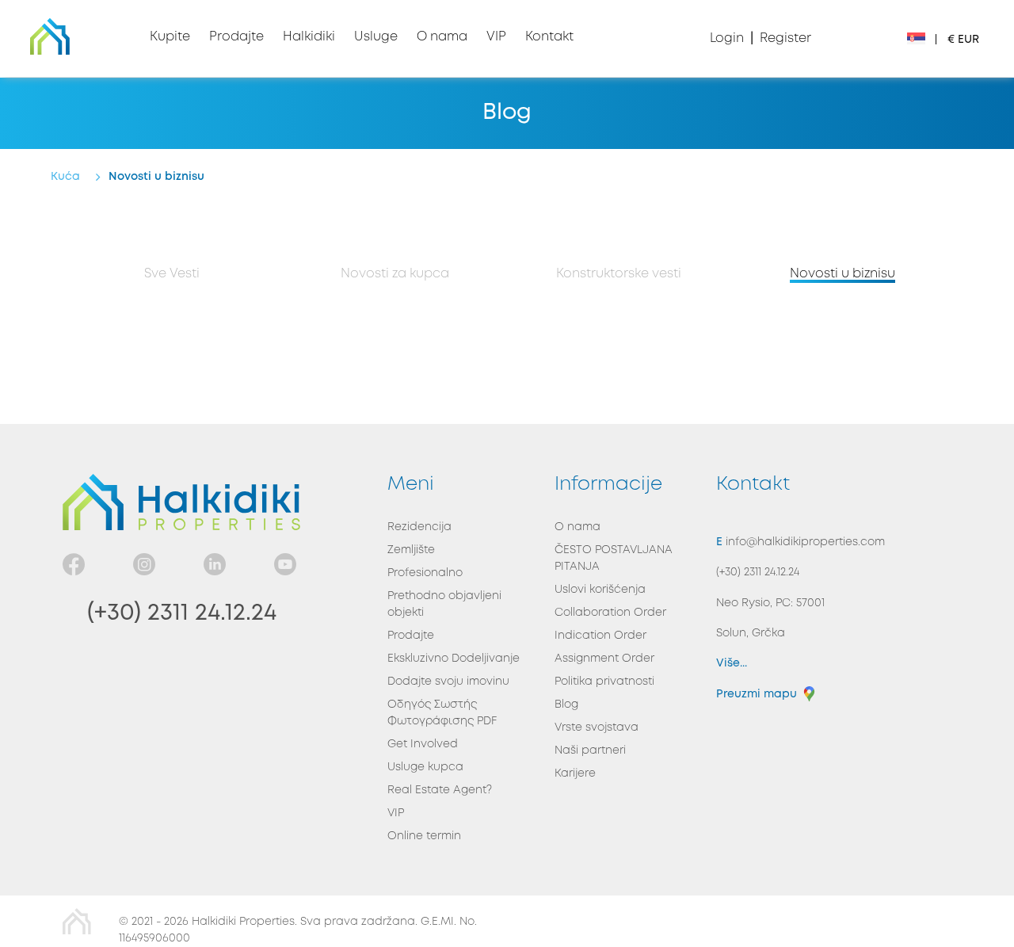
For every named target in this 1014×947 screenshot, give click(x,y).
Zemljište (411, 550)
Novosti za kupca (395, 274)
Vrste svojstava (597, 727)
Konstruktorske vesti (618, 274)
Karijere (575, 773)
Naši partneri (590, 750)
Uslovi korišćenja (600, 589)
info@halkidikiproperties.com (803, 542)
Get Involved (422, 744)
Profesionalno (425, 573)
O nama (577, 527)
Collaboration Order (610, 612)
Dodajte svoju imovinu (448, 681)
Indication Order (600, 635)
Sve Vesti (172, 274)
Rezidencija (419, 527)
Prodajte (410, 635)
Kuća (65, 176)
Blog (566, 704)
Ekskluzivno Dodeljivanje (453, 658)
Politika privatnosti (604, 681)
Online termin (424, 836)
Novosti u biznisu (842, 274)
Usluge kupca (425, 767)
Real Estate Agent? (439, 790)
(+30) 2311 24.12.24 (181, 613)
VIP (395, 813)
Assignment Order (604, 658)
